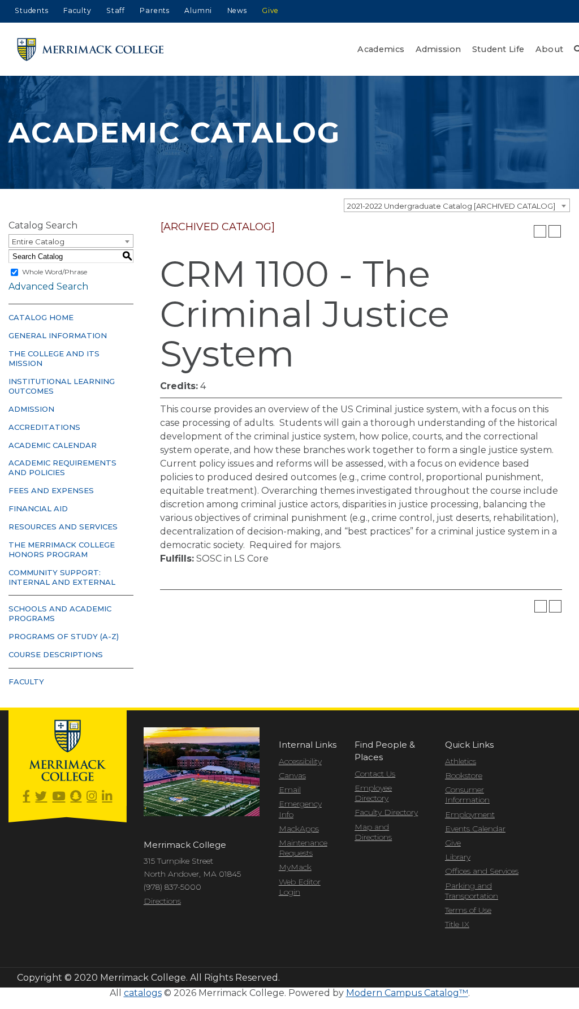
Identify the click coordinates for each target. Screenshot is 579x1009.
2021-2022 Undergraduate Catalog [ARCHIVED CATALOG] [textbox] (451, 205)
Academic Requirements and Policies (62, 467)
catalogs (143, 993)
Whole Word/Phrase (54, 272)
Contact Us (375, 774)
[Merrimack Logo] (90, 49)
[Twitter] (41, 796)
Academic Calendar (52, 445)
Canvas (292, 775)
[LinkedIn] (107, 796)
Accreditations (44, 427)
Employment (470, 814)
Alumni (198, 10)
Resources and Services (63, 526)
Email (290, 789)
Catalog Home (41, 317)
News (237, 10)
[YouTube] (58, 796)
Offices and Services (481, 871)
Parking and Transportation (471, 891)
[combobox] (457, 205)
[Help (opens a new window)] (554, 231)
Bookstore (463, 775)
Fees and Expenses (51, 490)
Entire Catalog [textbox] (38, 241)
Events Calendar (475, 828)
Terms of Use (468, 910)
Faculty (77, 10)
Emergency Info (300, 809)
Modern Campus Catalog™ (407, 993)
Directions (162, 901)
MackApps (299, 828)
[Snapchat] (75, 796)
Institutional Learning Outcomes (61, 386)
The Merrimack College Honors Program (61, 549)
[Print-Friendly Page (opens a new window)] (540, 231)
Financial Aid (38, 508)
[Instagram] (92, 796)
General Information (57, 335)
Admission (438, 49)
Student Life (498, 49)
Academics (380, 49)
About (549, 49)
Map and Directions (373, 832)
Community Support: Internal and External (61, 577)
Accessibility (300, 761)
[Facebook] (26, 796)
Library (457, 857)
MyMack (295, 867)
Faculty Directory (386, 812)
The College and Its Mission (54, 358)
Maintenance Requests (303, 848)
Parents (155, 10)
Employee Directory (373, 793)
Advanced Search (48, 286)
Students (31, 10)
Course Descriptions (55, 654)
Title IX (457, 924)
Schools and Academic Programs (59, 613)
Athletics (460, 761)
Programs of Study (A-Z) (63, 636)
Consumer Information (467, 794)
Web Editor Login (300, 887)
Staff (115, 10)
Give (270, 10)
